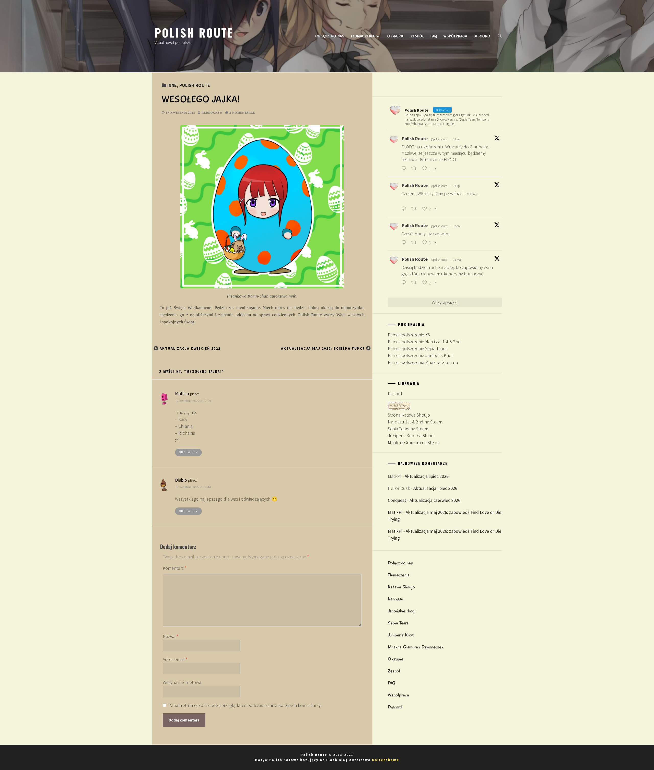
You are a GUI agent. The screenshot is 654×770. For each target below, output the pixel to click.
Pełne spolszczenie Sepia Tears (417, 348)
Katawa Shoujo (401, 587)
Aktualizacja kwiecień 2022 (190, 348)
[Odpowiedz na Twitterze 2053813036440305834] (405, 283)
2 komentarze (242, 112)
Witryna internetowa (182, 682)
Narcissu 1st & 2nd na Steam (415, 422)
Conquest (397, 500)
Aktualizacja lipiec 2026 (427, 476)
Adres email (175, 659)
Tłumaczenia (363, 36)
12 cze (457, 226)
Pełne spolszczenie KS (409, 335)
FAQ (433, 36)
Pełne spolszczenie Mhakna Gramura (423, 362)
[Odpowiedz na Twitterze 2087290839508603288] (405, 169)
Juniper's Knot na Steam (411, 436)
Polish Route (194, 32)
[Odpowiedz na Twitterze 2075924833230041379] (405, 209)
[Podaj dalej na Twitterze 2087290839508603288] (415, 169)
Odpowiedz (188, 452)
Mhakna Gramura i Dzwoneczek (415, 647)
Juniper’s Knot (401, 635)
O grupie (395, 36)
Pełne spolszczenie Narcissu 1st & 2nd (424, 342)
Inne (172, 85)
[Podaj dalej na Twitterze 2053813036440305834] (415, 283)
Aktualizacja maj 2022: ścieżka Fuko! (323, 348)
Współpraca (455, 36)
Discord (482, 36)
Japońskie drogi (401, 611)
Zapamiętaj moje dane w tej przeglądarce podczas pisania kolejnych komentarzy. (245, 705)
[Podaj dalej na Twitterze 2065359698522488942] (415, 243)
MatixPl (395, 512)
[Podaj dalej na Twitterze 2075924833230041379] (415, 209)
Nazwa (170, 636)
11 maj (457, 260)
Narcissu (395, 599)
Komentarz (174, 568)
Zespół (417, 36)
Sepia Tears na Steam (408, 429)
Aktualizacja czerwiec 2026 (435, 500)
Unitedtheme (385, 760)
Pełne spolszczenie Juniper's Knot (420, 355)
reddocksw (212, 112)
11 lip (456, 186)
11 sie (456, 139)
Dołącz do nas (329, 36)
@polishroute (439, 139)
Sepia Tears (398, 623)
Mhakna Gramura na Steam (414, 442)
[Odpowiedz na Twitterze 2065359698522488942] (405, 243)
